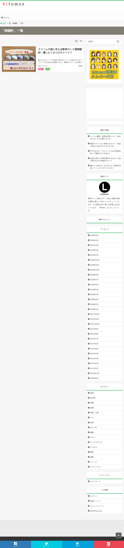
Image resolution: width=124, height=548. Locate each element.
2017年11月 (94, 319)
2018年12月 (94, 260)
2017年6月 (94, 344)
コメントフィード (97, 506)
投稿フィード (95, 501)
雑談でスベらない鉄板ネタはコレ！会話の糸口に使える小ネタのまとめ (105, 145)
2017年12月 (94, 314)
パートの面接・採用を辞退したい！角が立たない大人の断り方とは (105, 137)
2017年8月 (94, 334)
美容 (92, 422)
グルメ (41, 69)
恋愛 (92, 403)
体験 (47, 69)
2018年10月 (94, 270)
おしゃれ (93, 427)
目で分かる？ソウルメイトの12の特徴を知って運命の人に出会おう (105, 152)
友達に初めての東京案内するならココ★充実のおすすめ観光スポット (105, 159)
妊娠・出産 (94, 413)
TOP (4, 23)
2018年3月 (94, 299)
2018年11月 (94, 265)
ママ (92, 417)
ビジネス (93, 447)
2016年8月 (94, 378)
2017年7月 (94, 339)
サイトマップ (95, 481)
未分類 (92, 398)
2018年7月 (94, 280)
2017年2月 (94, 363)
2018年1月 (94, 309)
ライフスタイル (96, 442)
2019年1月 (94, 255)
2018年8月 (94, 275)
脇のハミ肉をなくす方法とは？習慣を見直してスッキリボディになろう (105, 167)
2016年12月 (94, 373)
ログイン (93, 496)
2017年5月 (94, 349)
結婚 (92, 408)
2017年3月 (94, 359)
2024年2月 (94, 240)
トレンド (93, 462)
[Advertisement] (104, 103)
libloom (102, 208)
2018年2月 (94, 304)
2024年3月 (94, 235)
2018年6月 (94, 285)
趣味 (92, 452)
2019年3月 (94, 250)
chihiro (80, 66)
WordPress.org (96, 511)
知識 (92, 393)
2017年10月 (94, 324)
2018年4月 (94, 294)
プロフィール (95, 467)
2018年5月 (94, 290)
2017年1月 (94, 368)
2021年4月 (94, 245)
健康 (92, 432)
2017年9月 (94, 329)
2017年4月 (94, 354)
